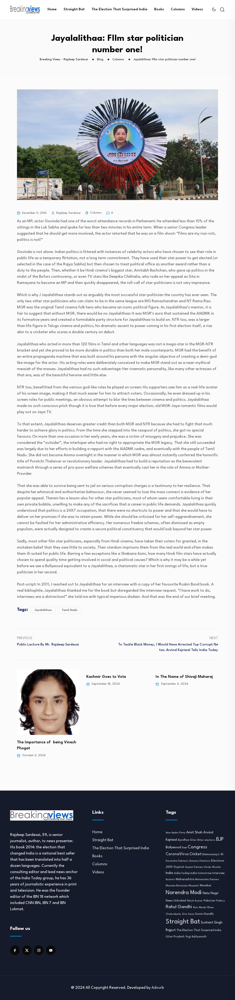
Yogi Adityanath (196, 936)
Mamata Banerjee (177, 885)
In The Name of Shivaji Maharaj (114, 677)
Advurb (157, 988)
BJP (220, 839)
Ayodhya (183, 840)
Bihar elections (206, 840)
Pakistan (209, 900)
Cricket (195, 854)
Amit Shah (194, 832)
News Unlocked (176, 900)
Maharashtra (185, 879)
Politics (220, 900)
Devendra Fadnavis (177, 861)
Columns (178, 9)
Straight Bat (74, 9)
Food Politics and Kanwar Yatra (184, 677)
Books (159, 9)
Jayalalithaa (43, 610)
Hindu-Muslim (212, 867)
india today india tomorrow (192, 873)
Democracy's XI (212, 854)
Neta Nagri (210, 893)
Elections (204, 861)
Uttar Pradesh (175, 936)
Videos (197, 9)
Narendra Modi (184, 893)
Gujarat (178, 867)
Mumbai (205, 885)
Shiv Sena (188, 914)
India (169, 873)
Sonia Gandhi (204, 913)
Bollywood (173, 847)
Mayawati (194, 886)
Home (52, 9)
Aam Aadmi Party (175, 833)
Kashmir (170, 879)
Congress (197, 847)
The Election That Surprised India (119, 9)
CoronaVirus (177, 854)
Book (184, 848)
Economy (194, 861)
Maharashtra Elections (207, 880)
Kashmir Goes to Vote (37, 677)
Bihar (193, 840)
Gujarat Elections (194, 867)
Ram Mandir (199, 907)
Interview (218, 873)
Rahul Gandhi (179, 907)
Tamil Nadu (69, 610)
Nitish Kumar (195, 900)
